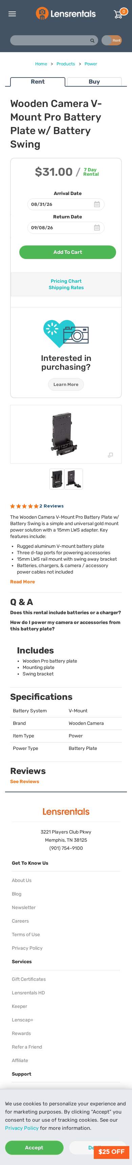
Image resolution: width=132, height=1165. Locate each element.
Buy (94, 81)
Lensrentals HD (28, 993)
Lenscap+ (23, 1020)
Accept (34, 1148)
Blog (16, 894)
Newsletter (24, 907)
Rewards (21, 1033)
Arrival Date (68, 193)
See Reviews (24, 781)
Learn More (66, 384)
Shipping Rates (66, 287)
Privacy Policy (22, 1128)
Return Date (67, 217)
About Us (21, 880)
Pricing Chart (66, 281)
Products (66, 63)
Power (91, 63)
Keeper (19, 1006)
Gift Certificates (29, 979)
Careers (20, 921)
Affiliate (20, 1060)
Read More (22, 582)
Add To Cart (67, 252)
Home (41, 63)
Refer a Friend (27, 1047)
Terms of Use (26, 934)
